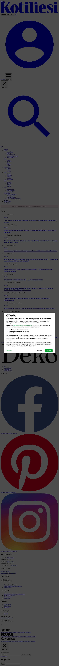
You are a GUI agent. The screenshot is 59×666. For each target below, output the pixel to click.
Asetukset (39, 350)
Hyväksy (48, 350)
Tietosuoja (9, 350)
